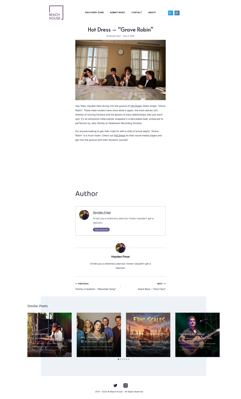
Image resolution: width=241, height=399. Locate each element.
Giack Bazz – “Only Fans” (152, 287)
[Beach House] (56, 12)
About (152, 12)
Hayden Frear (115, 35)
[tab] (118, 359)
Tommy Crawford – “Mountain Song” (95, 287)
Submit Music (117, 12)
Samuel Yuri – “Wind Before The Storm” (147, 335)
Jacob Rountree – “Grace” (45, 334)
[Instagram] (125, 385)
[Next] (215, 334)
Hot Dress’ (136, 106)
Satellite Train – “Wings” (192, 334)
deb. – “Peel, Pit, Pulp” (93, 337)
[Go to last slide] (32, 334)
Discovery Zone (94, 12)
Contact (136, 12)
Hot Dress (119, 135)
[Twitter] (115, 385)
